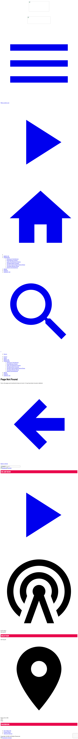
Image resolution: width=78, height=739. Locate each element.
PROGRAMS (7, 257)
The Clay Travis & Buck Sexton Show (16, 264)
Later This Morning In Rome (14, 261)
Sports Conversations (12, 267)
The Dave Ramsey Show (13, 266)
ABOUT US (6, 256)
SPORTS (6, 270)
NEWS (5, 269)
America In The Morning (13, 259)
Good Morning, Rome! (12, 260)
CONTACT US (7, 272)
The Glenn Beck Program (13, 263)
